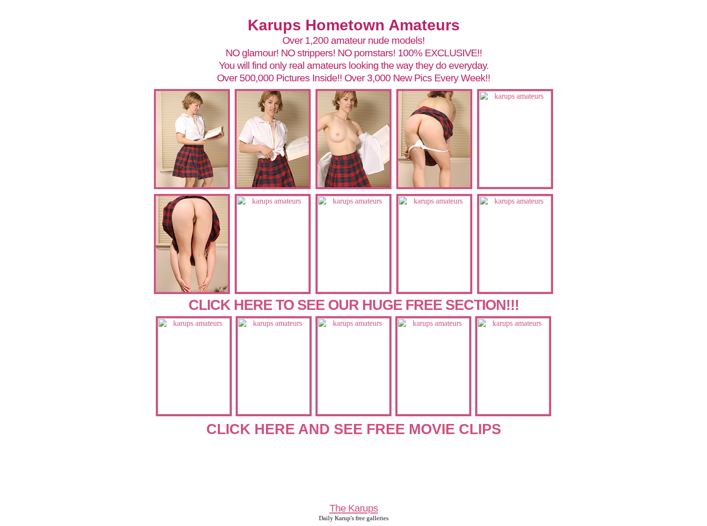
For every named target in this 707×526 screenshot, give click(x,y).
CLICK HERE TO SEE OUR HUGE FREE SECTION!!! (354, 305)
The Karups (353, 507)
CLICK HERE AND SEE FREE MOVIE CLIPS (353, 429)
